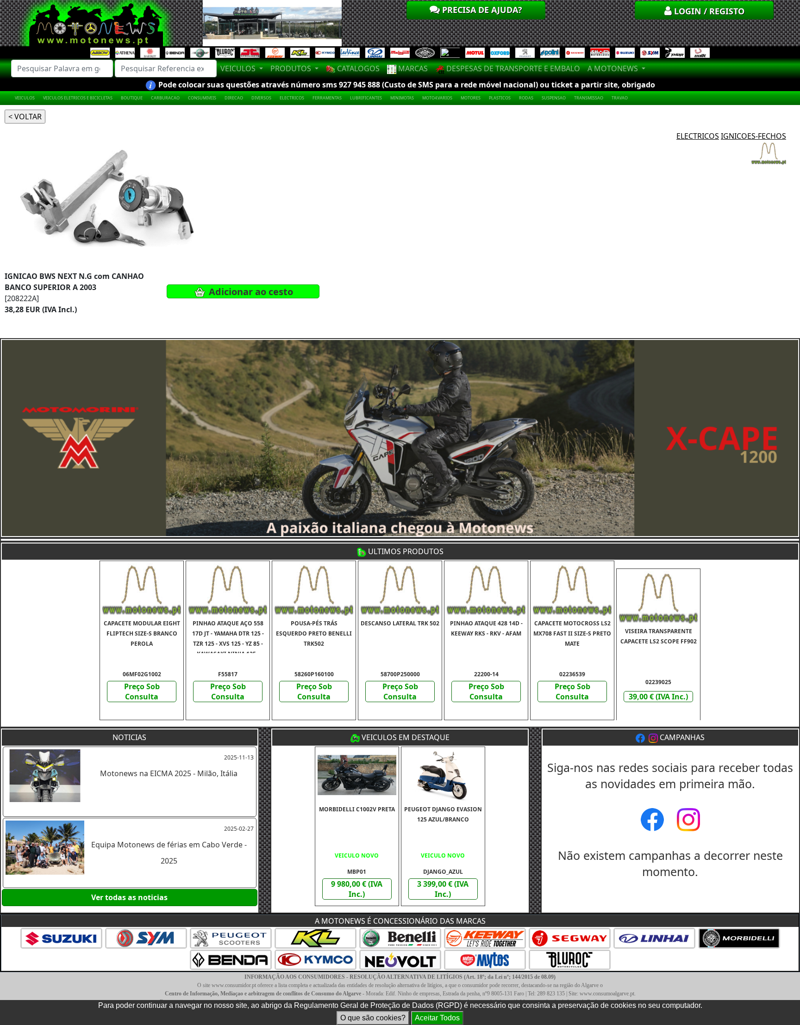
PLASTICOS (500, 98)
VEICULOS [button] (238, 68)
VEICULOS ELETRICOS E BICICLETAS (77, 98)
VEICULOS (25, 98)
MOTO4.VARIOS (437, 98)
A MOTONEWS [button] (614, 68)
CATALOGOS (357, 68)
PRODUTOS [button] (291, 68)
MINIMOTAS (402, 98)
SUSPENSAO (554, 98)
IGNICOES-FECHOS (753, 136)
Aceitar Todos (437, 1018)
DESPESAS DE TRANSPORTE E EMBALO (512, 68)
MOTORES (471, 98)
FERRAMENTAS (327, 98)
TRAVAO (620, 98)
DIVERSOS (261, 98)
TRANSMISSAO (588, 98)
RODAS (526, 98)
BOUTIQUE (132, 98)
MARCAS (412, 68)
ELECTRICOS (292, 98)
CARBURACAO (165, 98)
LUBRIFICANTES (366, 98)
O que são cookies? (373, 1018)
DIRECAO (234, 98)
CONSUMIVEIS (202, 98)
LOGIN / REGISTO (708, 11)
